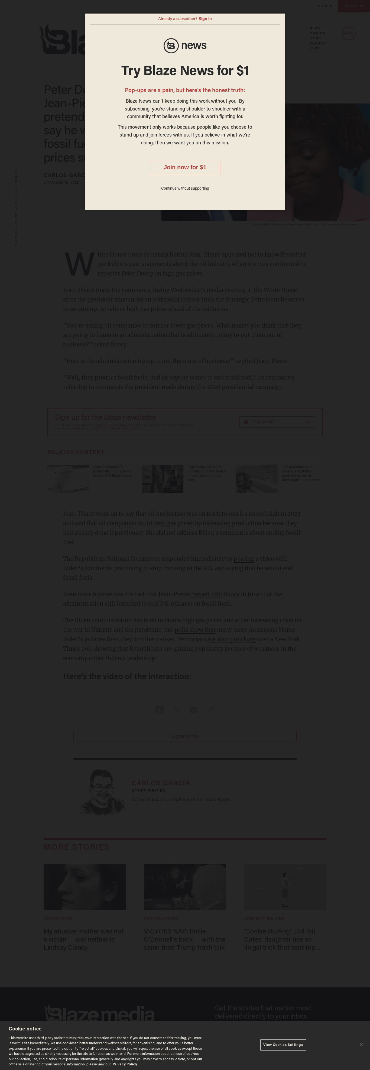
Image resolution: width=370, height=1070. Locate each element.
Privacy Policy (125, 1064)
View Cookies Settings (283, 1045)
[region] (185, 1045)
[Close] (361, 1044)
